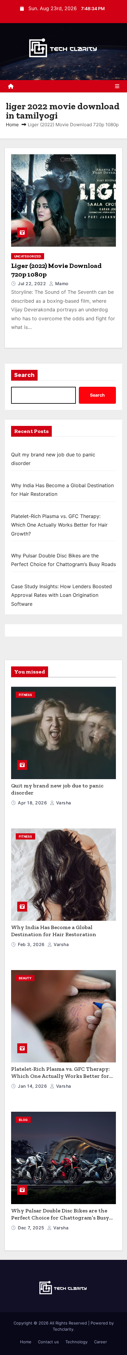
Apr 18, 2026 (33, 802)
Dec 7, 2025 (32, 1227)
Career (100, 1341)
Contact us (48, 1341)
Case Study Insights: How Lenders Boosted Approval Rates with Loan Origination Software (61, 595)
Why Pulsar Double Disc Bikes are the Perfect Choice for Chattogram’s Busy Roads (60, 1217)
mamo (61, 283)
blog (23, 1120)
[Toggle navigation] (117, 86)
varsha (63, 802)
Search (24, 375)
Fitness (25, 695)
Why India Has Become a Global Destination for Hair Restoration (53, 931)
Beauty (25, 978)
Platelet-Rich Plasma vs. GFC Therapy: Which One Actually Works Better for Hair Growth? (59, 525)
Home (12, 124)
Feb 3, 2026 (32, 944)
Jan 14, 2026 (33, 1086)
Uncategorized (27, 256)
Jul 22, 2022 (32, 283)
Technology (76, 1341)
